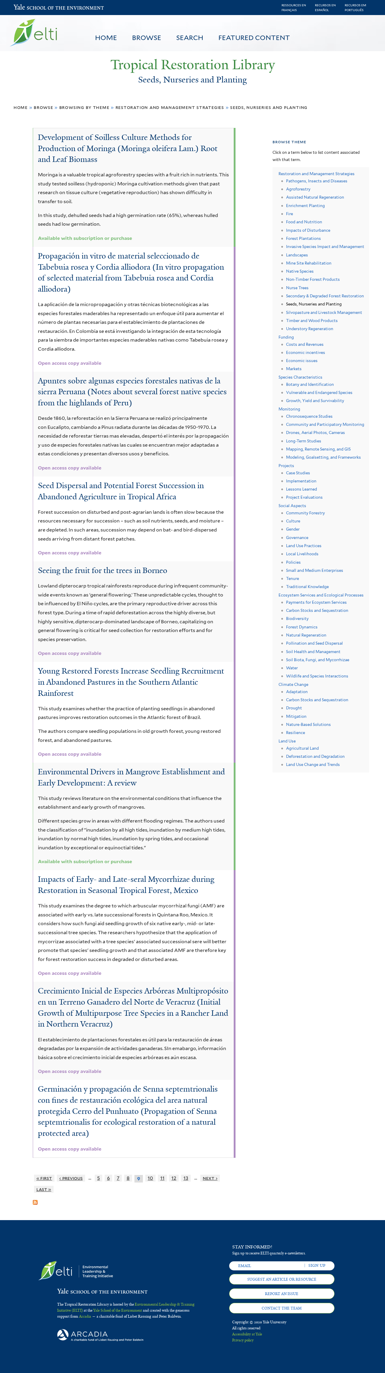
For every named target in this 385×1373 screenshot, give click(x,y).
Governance (297, 537)
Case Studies (298, 473)
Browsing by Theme (84, 107)
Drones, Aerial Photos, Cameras (315, 432)
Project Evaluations (304, 497)
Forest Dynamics (302, 627)
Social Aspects (292, 506)
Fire (289, 214)
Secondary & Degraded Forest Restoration (325, 296)
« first (44, 1178)
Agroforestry (298, 189)
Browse (146, 37)
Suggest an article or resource (281, 1279)
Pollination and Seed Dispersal (314, 643)
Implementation (301, 481)
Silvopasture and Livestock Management (324, 312)
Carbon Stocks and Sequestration (317, 610)
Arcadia (85, 1316)
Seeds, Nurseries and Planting (268, 107)
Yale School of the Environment (29, 7)
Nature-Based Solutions (308, 724)
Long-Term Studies (303, 441)
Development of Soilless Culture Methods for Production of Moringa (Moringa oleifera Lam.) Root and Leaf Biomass (127, 148)
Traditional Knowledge (307, 586)
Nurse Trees (297, 288)
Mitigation (296, 716)
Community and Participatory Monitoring (325, 424)
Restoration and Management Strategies (170, 107)
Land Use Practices (304, 546)
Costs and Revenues (305, 344)
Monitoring (289, 409)
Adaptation (297, 692)
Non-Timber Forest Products (313, 279)
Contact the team (282, 1308)
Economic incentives (305, 352)
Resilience (295, 732)
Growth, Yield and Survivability (315, 400)
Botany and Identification (310, 384)
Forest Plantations (303, 238)
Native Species (300, 271)
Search (189, 37)
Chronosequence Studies (309, 416)
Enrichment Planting (305, 205)
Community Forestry (305, 513)
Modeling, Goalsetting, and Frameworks (323, 457)
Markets (294, 369)
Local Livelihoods (302, 554)
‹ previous (71, 1178)
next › (210, 1178)
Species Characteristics (300, 377)
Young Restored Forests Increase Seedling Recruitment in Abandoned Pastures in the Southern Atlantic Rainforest (131, 682)
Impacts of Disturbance (308, 230)
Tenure (292, 578)
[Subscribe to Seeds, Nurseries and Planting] (35, 1200)
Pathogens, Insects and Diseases (316, 181)
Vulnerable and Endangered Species (319, 392)
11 (162, 1178)
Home (106, 37)
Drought (294, 708)
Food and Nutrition (304, 222)
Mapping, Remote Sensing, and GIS (318, 449)
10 (150, 1178)
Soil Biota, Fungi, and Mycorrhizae (317, 660)
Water (292, 668)
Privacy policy (243, 1340)
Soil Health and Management (313, 651)
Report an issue (281, 1293)
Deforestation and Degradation (315, 756)
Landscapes (297, 255)
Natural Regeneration (306, 635)
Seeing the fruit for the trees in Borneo (102, 570)
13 (185, 1178)
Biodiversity (297, 618)
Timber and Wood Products (312, 320)
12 (173, 1178)
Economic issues (302, 360)
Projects (286, 465)
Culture (293, 521)
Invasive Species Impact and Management (325, 246)
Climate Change (293, 684)
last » (43, 1189)
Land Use (287, 741)
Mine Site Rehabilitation (308, 263)
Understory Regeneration (309, 329)
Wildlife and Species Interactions (317, 676)
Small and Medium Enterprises (314, 570)
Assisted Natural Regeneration (315, 197)
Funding (286, 337)
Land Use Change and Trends (313, 764)
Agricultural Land (302, 748)
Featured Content (254, 37)
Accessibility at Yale (247, 1334)
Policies (293, 562)
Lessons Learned (301, 489)
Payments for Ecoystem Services (316, 602)
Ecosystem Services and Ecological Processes (321, 595)
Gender (293, 529)
